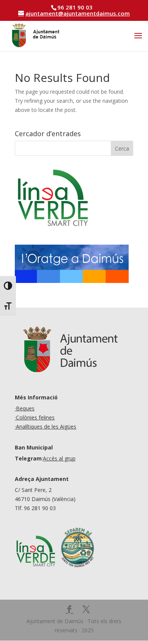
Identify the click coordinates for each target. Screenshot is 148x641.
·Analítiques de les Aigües (45, 426)
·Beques (25, 408)
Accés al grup (59, 458)
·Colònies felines (35, 417)
